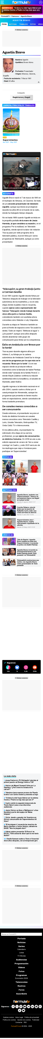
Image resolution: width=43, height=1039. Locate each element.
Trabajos (23, 24)
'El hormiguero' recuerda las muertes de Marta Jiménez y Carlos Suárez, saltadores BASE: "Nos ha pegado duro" (20, 826)
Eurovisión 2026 (21, 978)
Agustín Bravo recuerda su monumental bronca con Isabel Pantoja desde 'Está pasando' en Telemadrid (27, 552)
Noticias (13, 24)
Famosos (15, 16)
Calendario (21, 949)
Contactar (18, 1022)
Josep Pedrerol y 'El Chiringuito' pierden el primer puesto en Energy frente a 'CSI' (21, 781)
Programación (21, 963)
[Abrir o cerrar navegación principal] (2, 2)
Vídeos (21, 967)
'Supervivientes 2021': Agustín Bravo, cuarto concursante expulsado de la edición (28, 522)
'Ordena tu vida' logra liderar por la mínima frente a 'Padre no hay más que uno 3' (21, 10)
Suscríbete (21, 994)
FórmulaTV (5, 16)
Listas (21, 952)
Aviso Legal (19, 1017)
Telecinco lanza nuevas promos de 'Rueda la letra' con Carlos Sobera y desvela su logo (21, 793)
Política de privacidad (32, 1017)
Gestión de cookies (24, 1020)
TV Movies (21, 956)
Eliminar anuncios (22, 30)
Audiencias (21, 959)
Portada (22, 938)
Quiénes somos (8, 1017)
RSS (25, 1022)
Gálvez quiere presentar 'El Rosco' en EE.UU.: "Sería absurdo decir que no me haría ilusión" (21, 833)
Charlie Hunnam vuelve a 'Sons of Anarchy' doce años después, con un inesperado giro (21, 839)
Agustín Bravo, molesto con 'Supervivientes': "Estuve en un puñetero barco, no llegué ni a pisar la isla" (28, 497)
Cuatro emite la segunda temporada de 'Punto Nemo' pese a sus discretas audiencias (20, 805)
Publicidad (35, 1020)
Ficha (4, 24)
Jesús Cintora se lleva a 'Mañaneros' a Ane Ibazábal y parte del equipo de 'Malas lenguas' (21, 812)
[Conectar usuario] (40, 2)
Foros (21, 990)
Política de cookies (9, 1020)
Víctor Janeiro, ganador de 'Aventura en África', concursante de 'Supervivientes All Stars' (20, 819)
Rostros (21, 986)
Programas (21, 975)
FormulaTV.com (16, 1026)
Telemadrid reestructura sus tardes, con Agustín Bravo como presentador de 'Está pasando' (28, 562)
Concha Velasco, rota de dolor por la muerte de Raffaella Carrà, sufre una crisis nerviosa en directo (26, 510)
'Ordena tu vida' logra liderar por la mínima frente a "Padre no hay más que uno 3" (21, 799)
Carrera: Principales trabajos (19, 105)
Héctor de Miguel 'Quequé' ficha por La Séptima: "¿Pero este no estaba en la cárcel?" (20, 787)
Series (21, 946)
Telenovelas (22, 982)
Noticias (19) (9, 490)
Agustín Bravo (26, 16)
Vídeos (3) (8, 535)
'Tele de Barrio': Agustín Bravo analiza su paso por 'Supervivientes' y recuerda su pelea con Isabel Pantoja (27, 542)
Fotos (33, 24)
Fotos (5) (7, 457)
